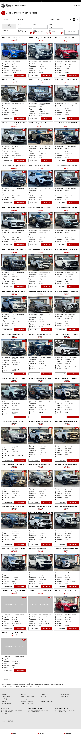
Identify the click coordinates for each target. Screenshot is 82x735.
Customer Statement (47, 701)
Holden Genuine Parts (27, 696)
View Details (8, 75)
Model (34, 24)
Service (23, 694)
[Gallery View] (74, 19)
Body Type (5, 30)
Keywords (20, 19)
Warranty (24, 699)
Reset (52, 19)
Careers (43, 699)
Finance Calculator (7, 703)
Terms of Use (64, 696)
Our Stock (4, 694)
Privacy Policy (65, 694)
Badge (50, 24)
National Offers (6, 696)
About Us (43, 696)
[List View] (77, 19)
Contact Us (20, 75)
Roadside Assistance (27, 701)
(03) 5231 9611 (8, 711)
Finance (4, 701)
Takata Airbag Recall (27, 703)
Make (19, 24)
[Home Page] (7, 6)
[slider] (31, 33)
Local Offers (5, 699)
